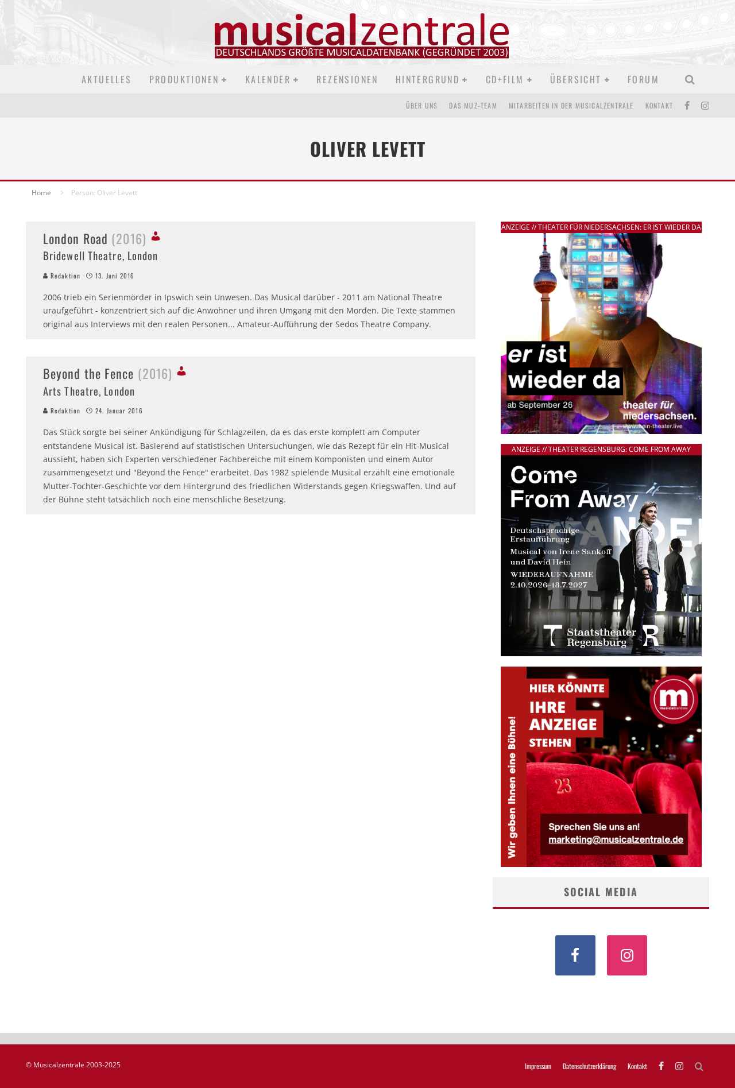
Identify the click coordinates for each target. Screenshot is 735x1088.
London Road (94, 238)
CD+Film (505, 79)
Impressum (538, 1066)
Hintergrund (427, 79)
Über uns (422, 105)
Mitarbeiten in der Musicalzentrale (571, 105)
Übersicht (576, 79)
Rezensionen (347, 79)
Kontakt (659, 105)
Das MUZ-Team (473, 105)
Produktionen (184, 79)
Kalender (268, 79)
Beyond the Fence (107, 373)
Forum (643, 79)
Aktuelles (107, 79)
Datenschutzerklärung (589, 1066)
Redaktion (64, 275)
